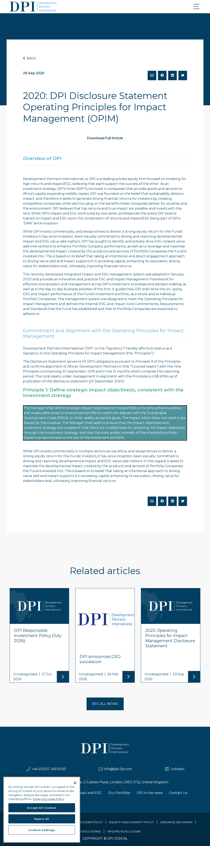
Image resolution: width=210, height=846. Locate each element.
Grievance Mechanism (176, 822)
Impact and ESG (88, 793)
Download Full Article (105, 138)
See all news (105, 704)
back (31, 58)
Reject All (41, 818)
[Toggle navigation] (196, 6)
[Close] (75, 782)
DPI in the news (150, 793)
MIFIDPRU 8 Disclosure (124, 831)
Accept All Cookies (42, 807)
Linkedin (177, 769)
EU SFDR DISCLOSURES (85, 831)
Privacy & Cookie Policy (85, 822)
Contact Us (178, 793)
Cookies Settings (41, 830)
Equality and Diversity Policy (131, 822)
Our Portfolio (119, 793)
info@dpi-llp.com (118, 769)
